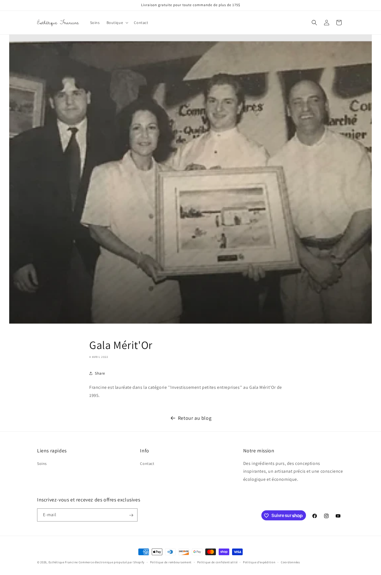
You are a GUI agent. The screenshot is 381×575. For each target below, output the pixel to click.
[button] (117, 22)
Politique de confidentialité (217, 562)
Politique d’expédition (259, 562)
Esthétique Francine (63, 562)
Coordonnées (290, 562)
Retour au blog (194, 418)
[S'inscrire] (131, 515)
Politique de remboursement (171, 562)
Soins (42, 463)
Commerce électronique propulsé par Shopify (111, 562)
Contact (147, 463)
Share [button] (100, 373)
